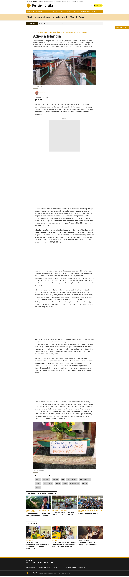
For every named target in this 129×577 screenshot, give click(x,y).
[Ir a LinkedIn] (38, 562)
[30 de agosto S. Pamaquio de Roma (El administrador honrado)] (90, 532)
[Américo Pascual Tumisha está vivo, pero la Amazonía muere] (38, 502)
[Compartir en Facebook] (36, 100)
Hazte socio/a (98, 5)
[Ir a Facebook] (27, 562)
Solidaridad (95, 11)
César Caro (42, 92)
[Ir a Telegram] (52, 562)
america (38, 483)
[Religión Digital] (40, 6)
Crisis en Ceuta (66, 1)
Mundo (69, 11)
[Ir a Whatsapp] (48, 562)
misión (38, 479)
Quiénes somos (30, 567)
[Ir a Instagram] (34, 562)
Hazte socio (81, 567)
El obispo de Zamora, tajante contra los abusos (49, 1)
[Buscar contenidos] (91, 5)
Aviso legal (55, 567)
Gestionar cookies (65, 573)
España (47, 11)
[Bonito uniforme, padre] (90, 502)
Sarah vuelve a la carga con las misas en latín (51, 23)
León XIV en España (36, 11)
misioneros (46, 479)
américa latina (48, 483)
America (62, 11)
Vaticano (54, 11)
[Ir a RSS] (55, 562)
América (38, 487)
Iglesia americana (85, 479)
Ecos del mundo (74, 483)
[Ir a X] (31, 562)
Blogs (65, 483)
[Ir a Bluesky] (45, 562)
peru (62, 479)
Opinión (57, 483)
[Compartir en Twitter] (38, 100)
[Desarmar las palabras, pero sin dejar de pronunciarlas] (64, 502)
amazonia (55, 479)
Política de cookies (70, 567)
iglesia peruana (72, 479)
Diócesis (76, 11)
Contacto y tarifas (44, 567)
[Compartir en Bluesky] (41, 100)
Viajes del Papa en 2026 (77, 1)
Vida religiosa (85, 11)
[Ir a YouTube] (41, 562)
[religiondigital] (31, 573)
